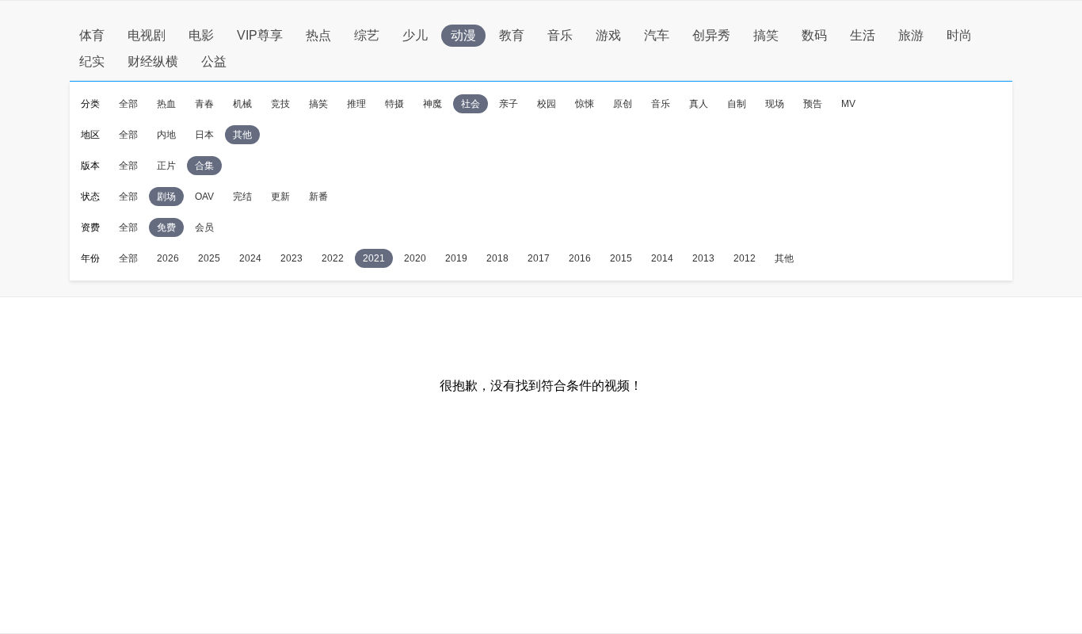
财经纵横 (153, 61)
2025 (209, 258)
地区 (90, 134)
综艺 (366, 35)
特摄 (394, 103)
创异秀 (711, 35)
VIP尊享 (260, 35)
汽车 (656, 35)
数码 (814, 35)
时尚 (959, 35)
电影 (201, 35)
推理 (356, 103)
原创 (622, 103)
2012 (744, 258)
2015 (621, 258)
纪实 (92, 61)
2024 (250, 258)
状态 (90, 196)
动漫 (463, 35)
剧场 (166, 196)
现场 (774, 103)
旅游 (911, 35)
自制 (736, 103)
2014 (662, 258)
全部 (128, 103)
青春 (204, 103)
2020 (415, 258)
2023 (291, 258)
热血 (166, 103)
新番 (318, 196)
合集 (204, 165)
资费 (90, 227)
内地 (166, 134)
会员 (204, 227)
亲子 (508, 103)
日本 (204, 134)
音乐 (560, 35)
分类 (90, 103)
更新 (280, 196)
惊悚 (584, 103)
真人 (698, 103)
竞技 (280, 103)
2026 (168, 258)
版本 (90, 165)
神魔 (432, 103)
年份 (90, 258)
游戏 (608, 35)
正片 (166, 165)
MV (848, 103)
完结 (242, 196)
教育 (511, 35)
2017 (539, 258)
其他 (242, 134)
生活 (862, 35)
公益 (214, 61)
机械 (242, 103)
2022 (333, 258)
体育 (92, 35)
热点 (318, 35)
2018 (497, 258)
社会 (470, 103)
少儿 (415, 35)
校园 (546, 103)
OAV (204, 196)
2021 (374, 258)
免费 (166, 227)
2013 (703, 258)
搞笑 (766, 35)
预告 (812, 103)
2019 (456, 258)
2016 (580, 258)
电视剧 (147, 35)
